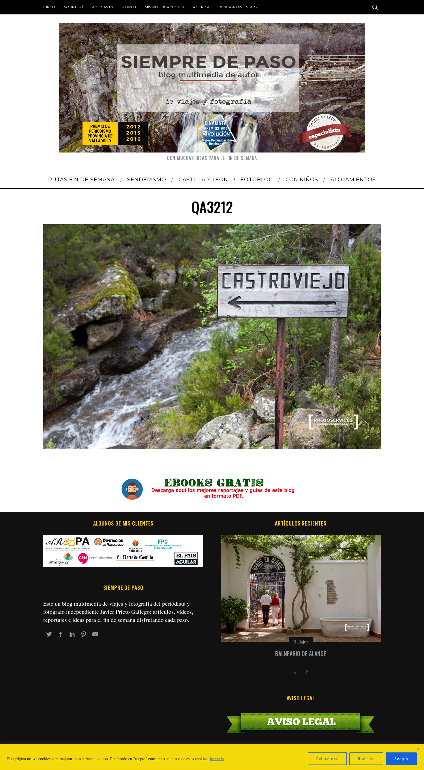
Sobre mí (73, 7)
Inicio (49, 7)
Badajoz (300, 642)
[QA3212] (212, 447)
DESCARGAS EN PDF (238, 7)
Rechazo (366, 758)
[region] (212, 757)
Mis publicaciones (164, 7)
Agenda (201, 7)
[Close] (417, 748)
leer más (217, 758)
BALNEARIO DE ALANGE (300, 653)
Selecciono (327, 758)
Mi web (128, 7)
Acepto (401, 758)
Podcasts (102, 7)
